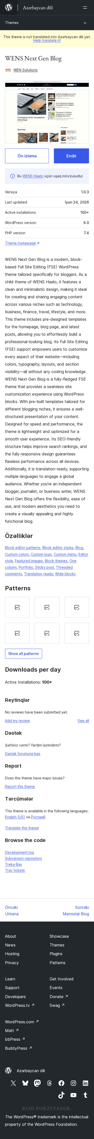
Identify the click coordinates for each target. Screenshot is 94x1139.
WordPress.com (22, 1021)
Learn (10, 978)
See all (83, 721)
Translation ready (38, 574)
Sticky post (44, 567)
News (10, 944)
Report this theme (20, 786)
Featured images (29, 561)
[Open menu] (86, 7)
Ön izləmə (27, 155)
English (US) (15, 817)
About (10, 936)
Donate (59, 996)
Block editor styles (57, 547)
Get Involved (62, 978)
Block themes (56, 561)
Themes (12, 22)
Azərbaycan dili (31, 1070)
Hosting (12, 953)
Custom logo (41, 554)
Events (56, 987)
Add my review (17, 721)
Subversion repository (23, 858)
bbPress (15, 1039)
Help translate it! (47, 40)
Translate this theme (22, 828)
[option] (17, 607)
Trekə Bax (13, 864)
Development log (19, 852)
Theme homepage (20, 243)
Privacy (12, 962)
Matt (12, 1030)
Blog (79, 547)
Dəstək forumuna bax (22, 753)
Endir (71, 155)
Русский (38, 817)
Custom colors (17, 554)
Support (12, 987)
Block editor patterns (22, 547)
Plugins (56, 953)
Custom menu (65, 554)
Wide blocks (65, 574)
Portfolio (26, 567)
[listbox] (47, 620)
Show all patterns (23, 653)
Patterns (57, 962)
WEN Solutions (26, 70)
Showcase (59, 936)
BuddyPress (18, 1048)
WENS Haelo (33, 176)
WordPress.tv (20, 1005)
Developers (15, 996)
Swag (57, 1005)
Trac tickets (15, 870)
